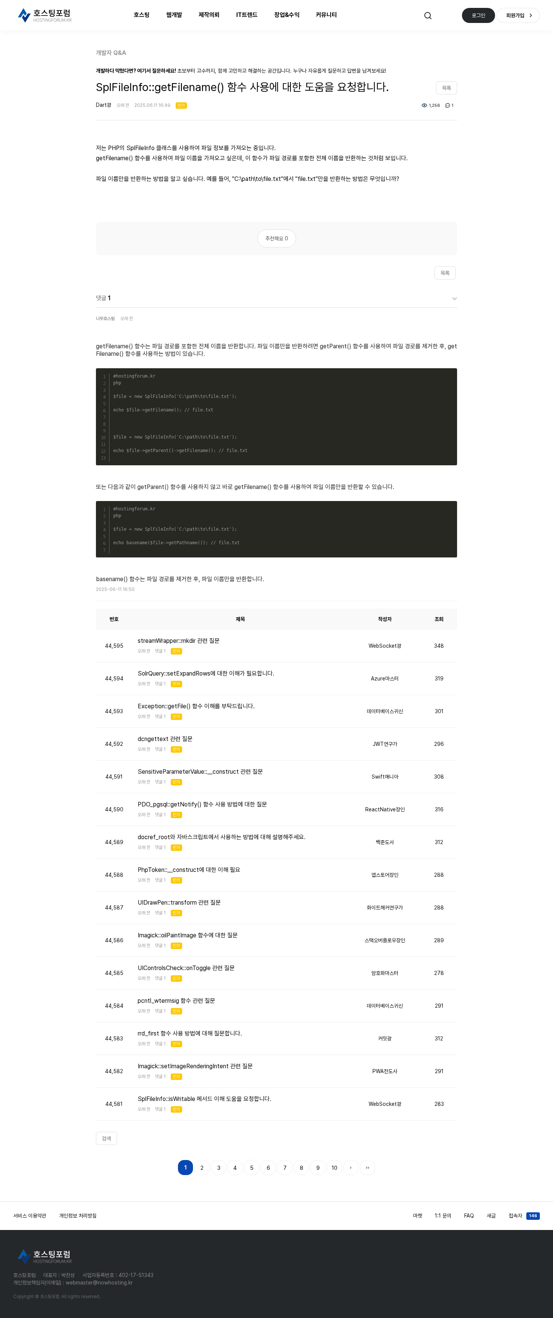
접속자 (523, 1216)
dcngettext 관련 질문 (165, 739)
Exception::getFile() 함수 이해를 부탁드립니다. (196, 706)
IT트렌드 (247, 14)
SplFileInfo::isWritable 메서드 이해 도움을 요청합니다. (204, 1098)
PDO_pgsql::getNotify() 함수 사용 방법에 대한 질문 (202, 804)
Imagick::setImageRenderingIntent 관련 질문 (195, 1066)
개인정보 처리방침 (78, 1216)
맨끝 (367, 1167)
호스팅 (142, 14)
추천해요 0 (276, 238)
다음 (351, 1167)
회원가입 (515, 15)
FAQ (469, 1216)
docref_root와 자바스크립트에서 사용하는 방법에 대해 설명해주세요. (221, 837)
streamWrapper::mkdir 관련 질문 (179, 640)
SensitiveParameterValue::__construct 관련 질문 (200, 771)
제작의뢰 (209, 14)
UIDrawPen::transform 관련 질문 (179, 902)
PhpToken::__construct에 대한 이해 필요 (189, 869)
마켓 (417, 1216)
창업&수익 (286, 14)
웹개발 (174, 14)
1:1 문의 (443, 1216)
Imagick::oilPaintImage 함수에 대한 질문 (188, 935)
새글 (491, 1216)
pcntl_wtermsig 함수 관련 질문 (176, 1000)
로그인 (478, 15)
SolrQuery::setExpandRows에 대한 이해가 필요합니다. (206, 673)
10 (334, 1168)
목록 (446, 88)
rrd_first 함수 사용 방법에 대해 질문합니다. (190, 1033)
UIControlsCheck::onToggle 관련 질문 (186, 968)
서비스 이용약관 (29, 1216)
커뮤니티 (326, 14)
